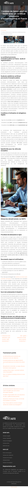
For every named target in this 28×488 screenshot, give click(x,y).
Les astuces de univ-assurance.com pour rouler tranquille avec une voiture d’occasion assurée (13, 390)
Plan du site (14, 487)
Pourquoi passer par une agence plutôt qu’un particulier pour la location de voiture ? (14, 362)
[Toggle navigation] (23, 3)
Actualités (4, 30)
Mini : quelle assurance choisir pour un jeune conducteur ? (21, 338)
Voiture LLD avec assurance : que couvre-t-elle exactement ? (6, 338)
